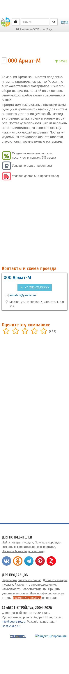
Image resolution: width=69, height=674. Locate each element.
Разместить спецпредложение (35, 584)
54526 (62, 61)
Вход (64, 21)
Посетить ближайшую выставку (23, 551)
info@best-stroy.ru (13, 621)
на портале (35, 597)
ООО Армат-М (17, 277)
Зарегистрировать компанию (21, 580)
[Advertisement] (34, 223)
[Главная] (5, 21)
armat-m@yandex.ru (22, 295)
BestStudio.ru (11, 626)
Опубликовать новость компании (24, 589)
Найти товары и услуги (17, 542)
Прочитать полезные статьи (36, 546)
